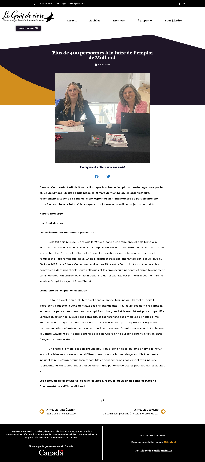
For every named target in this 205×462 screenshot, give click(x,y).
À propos (143, 20)
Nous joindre (173, 20)
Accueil (72, 20)
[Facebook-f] (179, 4)
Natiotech (170, 442)
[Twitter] (184, 4)
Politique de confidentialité (153, 450)
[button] (97, 176)
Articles (94, 20)
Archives (119, 20)
